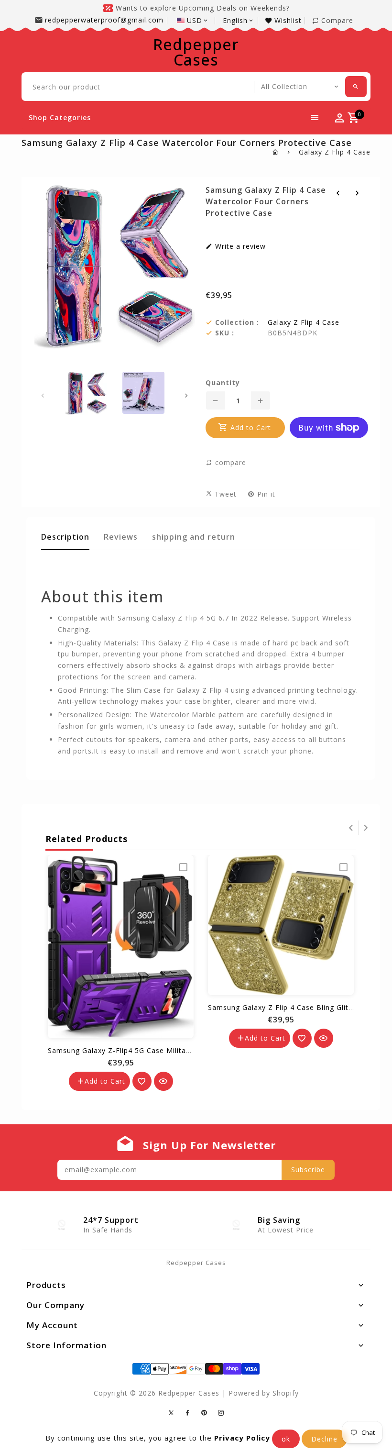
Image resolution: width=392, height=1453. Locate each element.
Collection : (237, 322)
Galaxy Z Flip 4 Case (334, 151)
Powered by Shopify (264, 1393)
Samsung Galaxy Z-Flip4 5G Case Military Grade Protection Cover (163, 1050)
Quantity (223, 382)
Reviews (121, 537)
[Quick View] (163, 1081)
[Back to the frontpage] (275, 151)
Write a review (239, 246)
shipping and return (193, 537)
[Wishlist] (142, 1081)
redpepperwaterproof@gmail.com (104, 19)
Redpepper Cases (196, 52)
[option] (86, 393)
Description (65, 537)
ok (286, 1438)
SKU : (224, 333)
